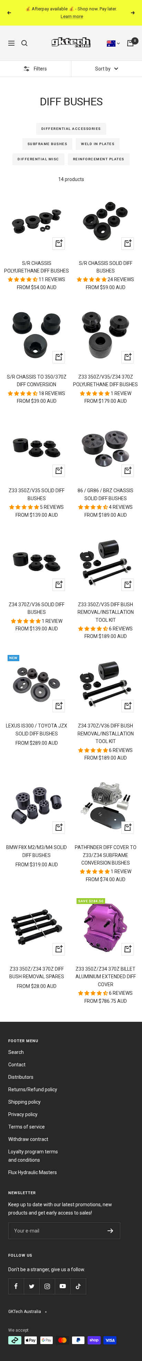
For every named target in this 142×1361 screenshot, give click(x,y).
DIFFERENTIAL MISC (38, 159)
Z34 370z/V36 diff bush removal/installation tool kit (106, 733)
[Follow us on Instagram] (47, 1286)
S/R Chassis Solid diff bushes (105, 267)
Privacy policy (23, 1114)
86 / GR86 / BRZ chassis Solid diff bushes (105, 494)
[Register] (110, 1230)
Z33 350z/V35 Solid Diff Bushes (36, 494)
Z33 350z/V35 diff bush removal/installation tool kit (106, 612)
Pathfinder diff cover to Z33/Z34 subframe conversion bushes (105, 855)
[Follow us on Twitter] (31, 1286)
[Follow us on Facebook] (16, 1286)
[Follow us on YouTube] (62, 1286)
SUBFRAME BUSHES (48, 144)
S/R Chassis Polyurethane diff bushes (36, 267)
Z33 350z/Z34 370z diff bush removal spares (36, 972)
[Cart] (130, 43)
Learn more (72, 16)
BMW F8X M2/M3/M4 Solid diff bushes (36, 851)
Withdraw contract (28, 1139)
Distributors (20, 1077)
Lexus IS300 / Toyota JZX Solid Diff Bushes (36, 729)
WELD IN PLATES (97, 144)
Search (16, 1052)
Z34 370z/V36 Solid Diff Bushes (36, 608)
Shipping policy (24, 1102)
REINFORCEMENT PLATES (98, 159)
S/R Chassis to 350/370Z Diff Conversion (37, 380)
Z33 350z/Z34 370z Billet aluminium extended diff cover (105, 976)
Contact (17, 1064)
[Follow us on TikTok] (78, 1286)
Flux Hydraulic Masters (32, 1172)
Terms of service (26, 1127)
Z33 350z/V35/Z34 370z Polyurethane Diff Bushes (105, 380)
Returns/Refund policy (32, 1089)
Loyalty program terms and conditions (33, 1156)
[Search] (24, 43)
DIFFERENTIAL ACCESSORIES (71, 129)
